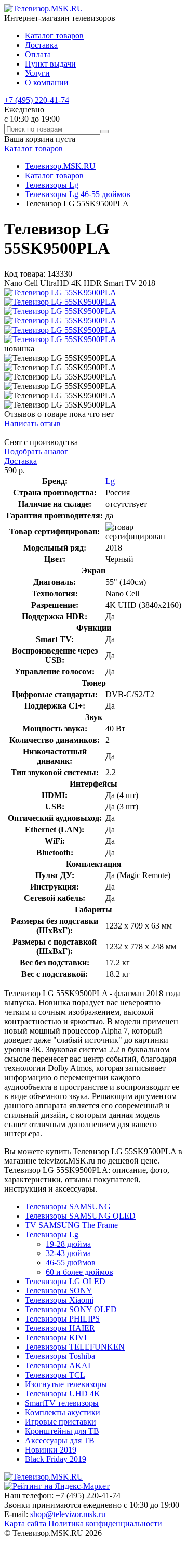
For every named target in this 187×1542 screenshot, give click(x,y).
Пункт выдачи (50, 63)
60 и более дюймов (79, 1271)
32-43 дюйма (68, 1253)
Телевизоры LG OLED (65, 1281)
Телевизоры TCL (55, 1374)
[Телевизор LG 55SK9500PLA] (60, 292)
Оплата (38, 54)
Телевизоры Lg (51, 184)
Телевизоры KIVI (56, 1337)
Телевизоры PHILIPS (62, 1318)
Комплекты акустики (62, 1412)
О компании (47, 82)
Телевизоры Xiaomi (59, 1300)
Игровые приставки (60, 1421)
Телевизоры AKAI (57, 1365)
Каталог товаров (54, 35)
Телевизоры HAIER (60, 1328)
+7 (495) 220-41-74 (36, 100)
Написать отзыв (32, 423)
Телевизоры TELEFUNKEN (75, 1346)
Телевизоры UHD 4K (62, 1393)
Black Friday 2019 (55, 1459)
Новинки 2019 (50, 1449)
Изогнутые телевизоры (66, 1384)
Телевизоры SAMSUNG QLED (80, 1215)
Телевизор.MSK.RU (60, 166)
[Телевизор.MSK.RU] (43, 8)
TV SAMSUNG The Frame (71, 1225)
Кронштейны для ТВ (62, 1431)
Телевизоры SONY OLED (71, 1309)
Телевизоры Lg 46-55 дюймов (77, 194)
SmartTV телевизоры (62, 1403)
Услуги (37, 73)
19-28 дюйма (68, 1243)
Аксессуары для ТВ (60, 1440)
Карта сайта (25, 1523)
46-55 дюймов (71, 1262)
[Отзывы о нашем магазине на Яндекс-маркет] (57, 1486)
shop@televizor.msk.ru (67, 1514)
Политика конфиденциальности (105, 1523)
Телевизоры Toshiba (60, 1356)
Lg (110, 481)
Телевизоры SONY (58, 1290)
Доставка (41, 45)
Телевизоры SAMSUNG (68, 1206)
